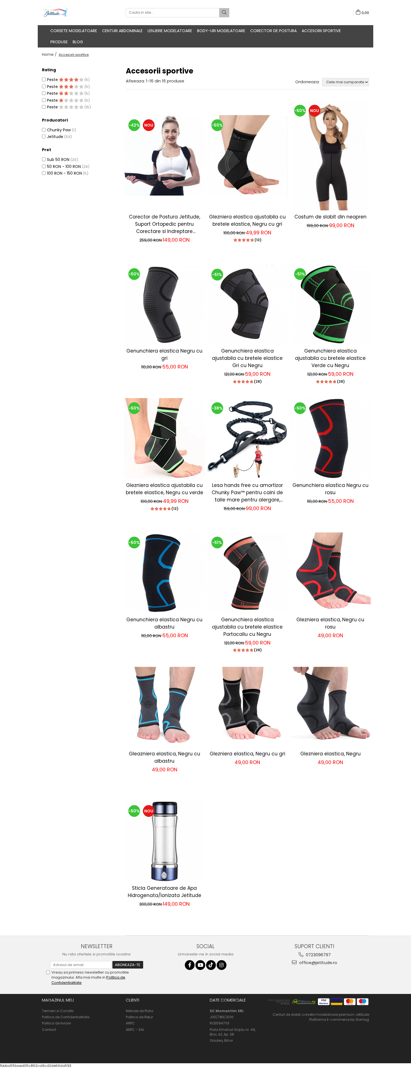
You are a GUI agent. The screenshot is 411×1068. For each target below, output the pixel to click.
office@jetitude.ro (317, 962)
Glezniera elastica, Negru (330, 753)
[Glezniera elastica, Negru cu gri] (247, 707)
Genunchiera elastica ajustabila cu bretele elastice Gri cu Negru (247, 358)
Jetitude (55, 136)
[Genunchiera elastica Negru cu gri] (164, 304)
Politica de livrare (56, 1023)
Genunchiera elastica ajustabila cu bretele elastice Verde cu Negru (330, 358)
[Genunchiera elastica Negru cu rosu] (330, 438)
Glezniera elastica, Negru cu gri (247, 753)
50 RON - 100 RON (64, 166)
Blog (78, 42)
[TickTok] (211, 965)
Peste (53, 79)
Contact (49, 1029)
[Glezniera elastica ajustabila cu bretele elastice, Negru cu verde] (164, 438)
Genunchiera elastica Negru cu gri (164, 354)
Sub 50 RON (58, 159)
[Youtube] (200, 965)
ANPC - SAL (135, 1029)
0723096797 (318, 955)
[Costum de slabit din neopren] (330, 155)
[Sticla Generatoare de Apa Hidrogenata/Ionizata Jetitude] (164, 841)
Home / (50, 54)
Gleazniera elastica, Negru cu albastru (164, 757)
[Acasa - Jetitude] (70, 12)
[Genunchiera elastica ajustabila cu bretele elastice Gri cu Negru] (247, 304)
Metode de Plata (139, 1010)
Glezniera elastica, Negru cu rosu (330, 623)
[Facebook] (190, 965)
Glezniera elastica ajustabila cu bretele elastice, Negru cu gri (247, 220)
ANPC (130, 1023)
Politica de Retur (139, 1017)
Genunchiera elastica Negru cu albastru (164, 623)
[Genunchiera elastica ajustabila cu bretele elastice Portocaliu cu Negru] (247, 572)
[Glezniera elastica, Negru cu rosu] (330, 572)
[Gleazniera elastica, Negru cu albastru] (164, 707)
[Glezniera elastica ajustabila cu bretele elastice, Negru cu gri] (247, 155)
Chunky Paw (59, 130)
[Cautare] (224, 12)
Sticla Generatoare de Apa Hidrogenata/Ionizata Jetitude (164, 892)
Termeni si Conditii (58, 1010)
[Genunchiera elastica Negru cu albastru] (164, 572)
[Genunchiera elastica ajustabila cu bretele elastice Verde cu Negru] (330, 304)
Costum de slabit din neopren (330, 216)
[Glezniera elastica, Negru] (330, 707)
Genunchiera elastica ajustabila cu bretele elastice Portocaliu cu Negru (247, 627)
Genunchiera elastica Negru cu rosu (330, 489)
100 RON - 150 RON (64, 173)
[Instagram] (221, 965)
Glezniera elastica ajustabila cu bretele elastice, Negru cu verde (164, 489)
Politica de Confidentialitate (65, 1017)
